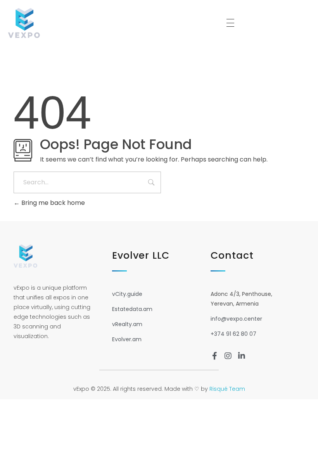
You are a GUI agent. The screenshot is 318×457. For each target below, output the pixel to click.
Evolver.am (127, 339)
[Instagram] (228, 356)
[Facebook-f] (214, 356)
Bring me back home (52, 202)
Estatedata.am (132, 309)
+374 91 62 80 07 (233, 334)
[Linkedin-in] (241, 356)
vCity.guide (127, 294)
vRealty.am (127, 324)
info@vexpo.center (236, 319)
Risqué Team (227, 389)
